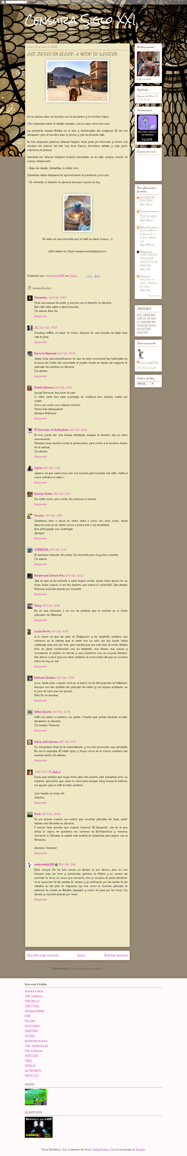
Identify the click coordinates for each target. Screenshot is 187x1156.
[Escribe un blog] (90, 276)
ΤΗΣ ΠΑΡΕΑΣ (34, 996)
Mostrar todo (154, 295)
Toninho (39, 515)
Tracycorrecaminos (149, 212)
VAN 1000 (146, 200)
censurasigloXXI (44, 864)
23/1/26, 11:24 (57, 549)
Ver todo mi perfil (146, 367)
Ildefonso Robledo (45, 677)
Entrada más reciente (43, 955)
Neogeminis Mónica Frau (49, 575)
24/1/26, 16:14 (59, 631)
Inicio (81, 955)
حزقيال (56, 771)
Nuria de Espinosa (45, 353)
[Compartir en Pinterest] (98, 276)
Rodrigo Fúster (43, 494)
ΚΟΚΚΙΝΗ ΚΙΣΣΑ (36, 1041)
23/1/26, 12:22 (74, 575)
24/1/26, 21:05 (61, 712)
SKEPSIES (31, 1031)
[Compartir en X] (93, 276)
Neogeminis (146, 251)
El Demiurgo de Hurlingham (51, 429)
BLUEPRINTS (33, 1071)
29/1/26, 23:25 (51, 814)
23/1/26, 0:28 (51, 468)
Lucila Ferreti (42, 631)
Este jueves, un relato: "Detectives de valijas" (149, 283)
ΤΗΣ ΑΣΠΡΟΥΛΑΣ (36, 1046)
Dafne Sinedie (42, 712)
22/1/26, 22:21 (78, 429)
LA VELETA (147, 197)
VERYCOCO (32, 1075)
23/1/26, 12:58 (51, 605)
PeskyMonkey (100, 1149)
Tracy (37, 605)
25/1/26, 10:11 (67, 742)
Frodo (37, 814)
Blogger (140, 1149)
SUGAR (29, 1036)
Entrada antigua (116, 955)
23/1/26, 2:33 (53, 515)
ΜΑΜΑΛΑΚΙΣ (34, 991)
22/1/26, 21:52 (63, 387)
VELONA (30, 1021)
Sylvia (38, 468)
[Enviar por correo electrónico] (87, 276)
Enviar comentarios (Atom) (86, 968)
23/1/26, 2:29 (61, 494)
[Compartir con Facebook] (96, 276)
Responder (40, 316)
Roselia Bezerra (43, 387)
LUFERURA (41, 549)
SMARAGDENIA (34, 1011)
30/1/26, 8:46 (67, 864)
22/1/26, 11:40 (57, 297)
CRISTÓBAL (32, 1006)
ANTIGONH (31, 1056)
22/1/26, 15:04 (66, 353)
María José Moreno (46, 742)
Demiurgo (145, 276)
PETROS (30, 1066)
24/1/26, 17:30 (66, 677)
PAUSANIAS (32, 1026)
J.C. (36, 327)
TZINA (28, 1061)
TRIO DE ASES (148, 216)
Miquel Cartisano (149, 227)
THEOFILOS (32, 1001)
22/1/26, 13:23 (48, 327)
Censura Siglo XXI (80, 20)
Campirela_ (41, 297)
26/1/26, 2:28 (43, 771)
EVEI (27, 1016)
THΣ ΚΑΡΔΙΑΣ (34, 1051)
